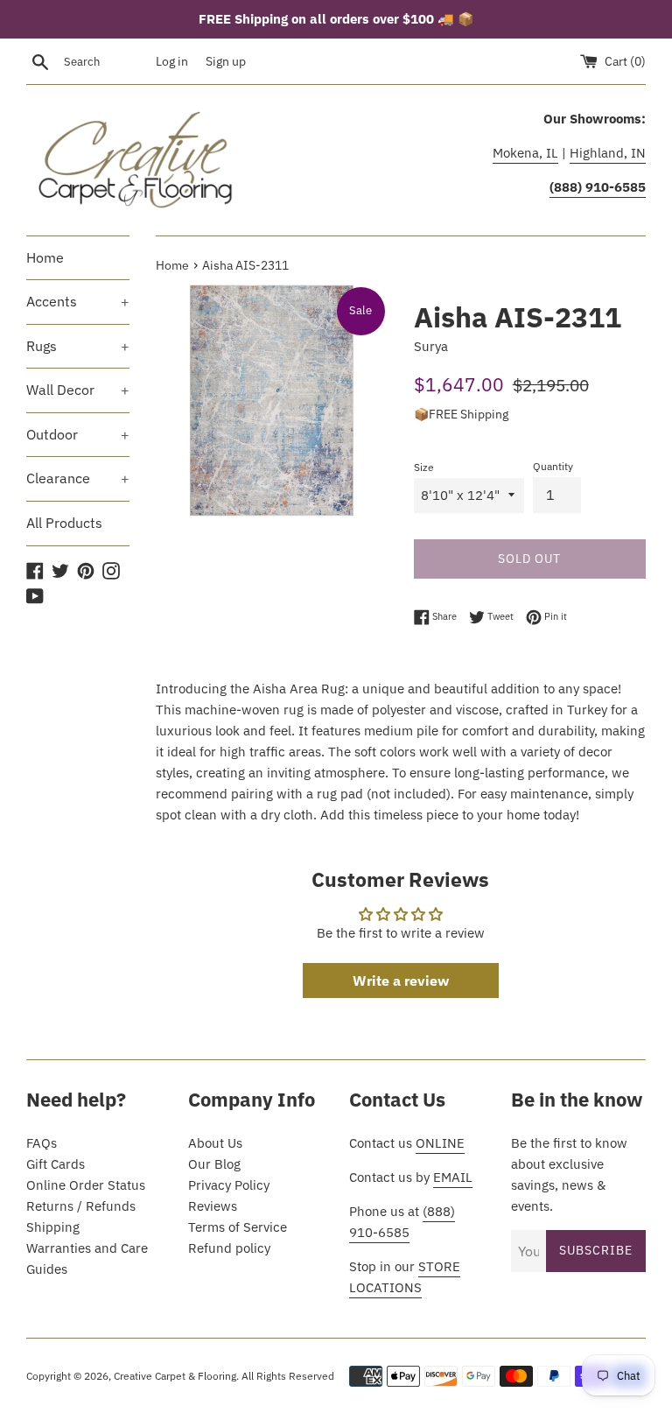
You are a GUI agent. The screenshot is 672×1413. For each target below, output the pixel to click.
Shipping (53, 1227)
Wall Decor (78, 389)
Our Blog (214, 1164)
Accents (78, 301)
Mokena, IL (525, 152)
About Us (215, 1143)
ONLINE (440, 1143)
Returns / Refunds (81, 1206)
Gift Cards (55, 1164)
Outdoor (78, 434)
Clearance (78, 478)
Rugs (78, 346)
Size (424, 467)
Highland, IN (608, 152)
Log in (172, 61)
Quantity (553, 466)
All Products (64, 522)
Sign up (226, 61)
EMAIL (452, 1177)
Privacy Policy (229, 1185)
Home (45, 257)
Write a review (401, 980)
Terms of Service (237, 1227)
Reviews (212, 1206)
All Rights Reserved (288, 1375)
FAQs (41, 1143)
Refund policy (229, 1248)
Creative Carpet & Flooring (175, 1375)
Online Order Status (85, 1185)
